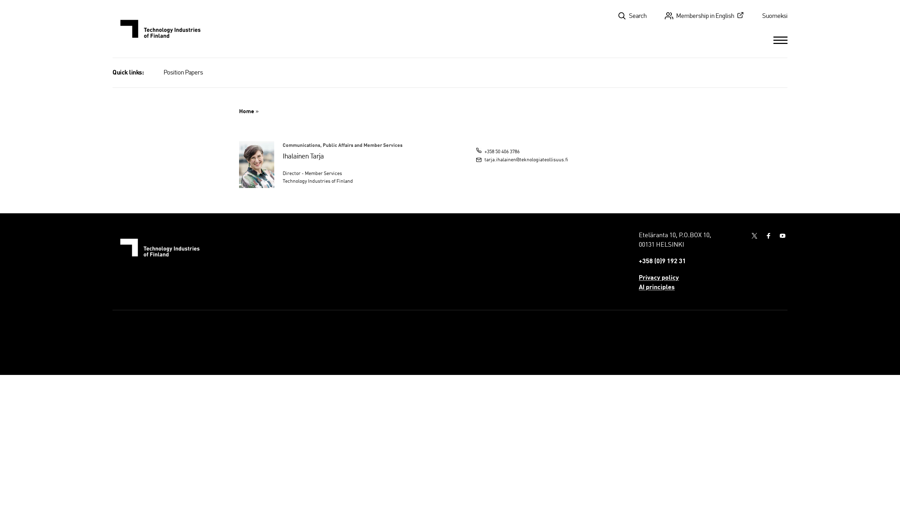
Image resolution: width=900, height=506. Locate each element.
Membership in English (705, 16)
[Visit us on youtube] (783, 236)
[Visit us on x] (754, 236)
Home (246, 112)
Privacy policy (659, 278)
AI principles (657, 287)
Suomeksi (775, 16)
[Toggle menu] (780, 40)
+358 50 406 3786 (502, 151)
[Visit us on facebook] (768, 236)
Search (638, 16)
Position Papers (183, 73)
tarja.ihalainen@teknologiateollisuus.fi (526, 159)
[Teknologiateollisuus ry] (160, 29)
